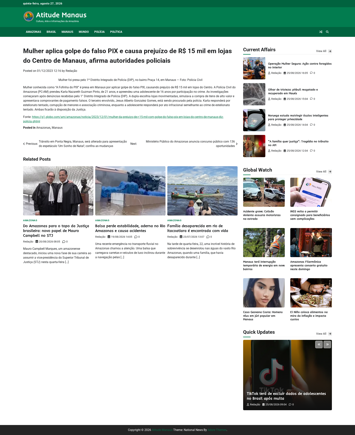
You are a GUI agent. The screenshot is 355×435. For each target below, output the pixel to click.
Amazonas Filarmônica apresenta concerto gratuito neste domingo (308, 265)
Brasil (51, 32)
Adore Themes (217, 430)
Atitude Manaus (61, 14)
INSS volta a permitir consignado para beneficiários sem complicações (310, 215)
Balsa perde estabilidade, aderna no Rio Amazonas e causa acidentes (130, 228)
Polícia (99, 32)
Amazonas (33, 32)
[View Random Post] (321, 32)
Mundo (84, 32)
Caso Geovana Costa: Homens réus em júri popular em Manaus (263, 315)
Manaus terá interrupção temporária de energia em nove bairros (264, 265)
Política (116, 32)
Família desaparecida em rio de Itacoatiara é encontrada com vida (197, 228)
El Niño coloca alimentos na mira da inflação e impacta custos (309, 315)
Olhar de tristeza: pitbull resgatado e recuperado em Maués (293, 91)
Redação (71, 71)
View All (321, 51)
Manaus (67, 32)
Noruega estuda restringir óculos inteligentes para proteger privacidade (298, 117)
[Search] (327, 32)
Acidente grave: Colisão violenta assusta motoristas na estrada (262, 215)
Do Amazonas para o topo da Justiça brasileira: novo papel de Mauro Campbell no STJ (56, 230)
